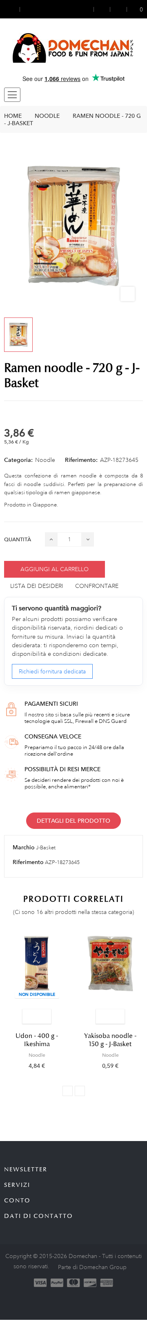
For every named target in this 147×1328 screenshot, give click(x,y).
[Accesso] (88, 9)
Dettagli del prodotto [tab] (73, 820)
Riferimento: (81, 460)
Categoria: (18, 460)
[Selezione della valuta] (12, 9)
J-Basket (46, 847)
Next (80, 1091)
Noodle (45, 460)
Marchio (24, 847)
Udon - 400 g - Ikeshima (37, 1040)
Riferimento (28, 862)
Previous (67, 1091)
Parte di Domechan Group (92, 1267)
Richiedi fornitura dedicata (52, 671)
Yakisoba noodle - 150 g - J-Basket (110, 1040)
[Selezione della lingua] (27, 9)
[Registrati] (102, 9)
